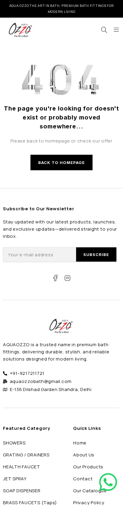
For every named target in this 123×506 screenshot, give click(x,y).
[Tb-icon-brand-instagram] (67, 278)
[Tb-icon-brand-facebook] (55, 278)
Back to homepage (61, 162)
